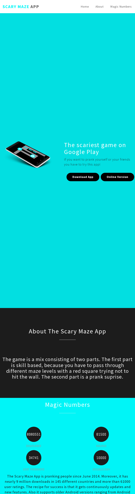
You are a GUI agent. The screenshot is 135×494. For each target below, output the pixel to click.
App (20, 6)
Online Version (117, 177)
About (99, 6)
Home (85, 6)
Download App (82, 177)
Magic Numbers (121, 6)
